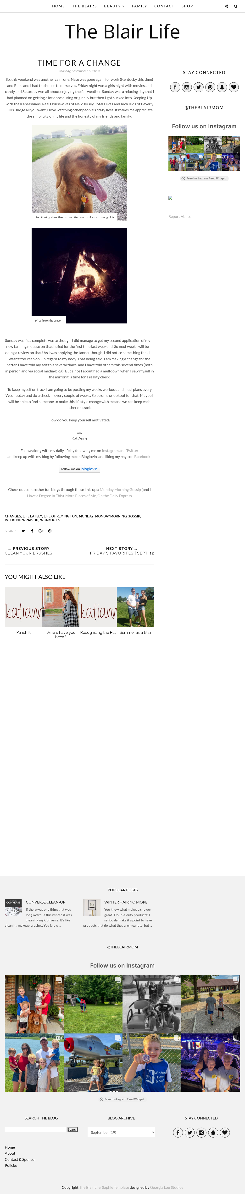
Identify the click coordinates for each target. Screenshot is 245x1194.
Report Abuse (179, 216)
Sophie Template (115, 1187)
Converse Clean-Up (45, 902)
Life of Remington (60, 516)
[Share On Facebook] (32, 531)
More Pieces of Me (80, 495)
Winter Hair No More (125, 902)
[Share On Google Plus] (41, 531)
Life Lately (32, 516)
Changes (13, 516)
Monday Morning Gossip (120, 489)
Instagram (110, 450)
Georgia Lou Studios (166, 1187)
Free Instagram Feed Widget (206, 178)
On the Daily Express (114, 495)
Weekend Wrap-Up (21, 520)
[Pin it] (50, 531)
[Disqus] (79, 716)
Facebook (142, 456)
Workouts (50, 520)
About (10, 1153)
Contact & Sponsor (20, 1159)
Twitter (132, 450)
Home (10, 1147)
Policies (11, 1165)
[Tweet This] (23, 531)
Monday (86, 516)
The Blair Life (122, 31)
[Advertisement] (79, 825)
